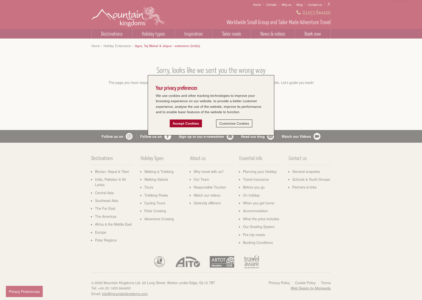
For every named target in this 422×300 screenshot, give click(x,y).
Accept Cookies (186, 123)
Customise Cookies (234, 123)
